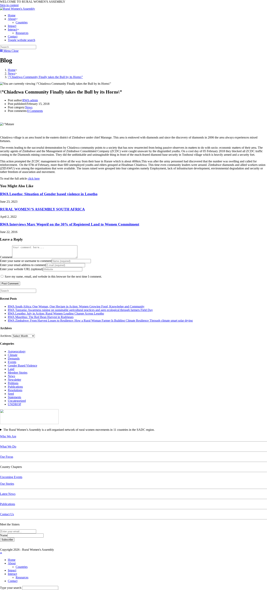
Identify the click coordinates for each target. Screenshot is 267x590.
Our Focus (6, 456)
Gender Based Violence (22, 365)
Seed (11, 393)
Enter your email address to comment (23, 265)
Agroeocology (17, 351)
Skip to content (9, 5)
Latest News (7, 494)
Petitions (13, 383)
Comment (6, 257)
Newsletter (14, 379)
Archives (5, 335)
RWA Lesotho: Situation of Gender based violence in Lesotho (49, 194)
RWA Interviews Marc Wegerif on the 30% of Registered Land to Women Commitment (69, 224)
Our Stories (7, 483)
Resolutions (15, 390)
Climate (12, 355)
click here (34, 178)
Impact (12, 570)
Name (3, 535)
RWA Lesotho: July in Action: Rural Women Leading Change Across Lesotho (56, 313)
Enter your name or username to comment (26, 261)
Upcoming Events (11, 477)
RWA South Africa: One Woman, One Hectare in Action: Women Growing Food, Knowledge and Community (76, 306)
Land (11, 369)
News (28, 107)
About (12, 563)
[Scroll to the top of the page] (1, 553)
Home (11, 559)
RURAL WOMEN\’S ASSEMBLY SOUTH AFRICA (42, 209)
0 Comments (35, 110)
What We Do (8, 446)
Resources (22, 577)
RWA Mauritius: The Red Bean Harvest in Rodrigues (40, 317)
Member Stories (17, 372)
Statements (14, 397)
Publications (15, 386)
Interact (12, 574)
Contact (12, 581)
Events (12, 362)
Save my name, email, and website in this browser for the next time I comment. (53, 276)
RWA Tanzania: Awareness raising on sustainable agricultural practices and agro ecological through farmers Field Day (80, 310)
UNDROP (14, 404)
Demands (14, 358)
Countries (22, 566)
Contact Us (7, 514)
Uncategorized (17, 400)
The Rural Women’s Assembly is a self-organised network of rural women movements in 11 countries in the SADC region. (79, 429)
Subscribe (7, 539)
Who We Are (8, 436)
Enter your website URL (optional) (21, 269)
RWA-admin (30, 100)
